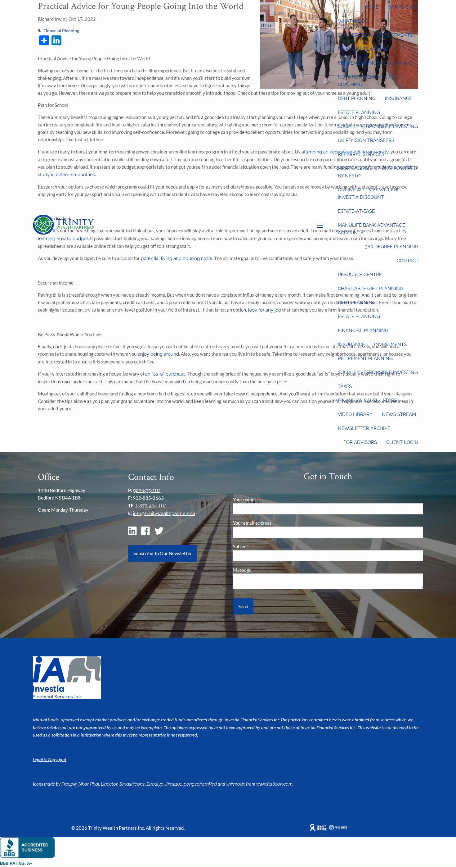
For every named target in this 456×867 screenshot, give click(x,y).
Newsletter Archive (364, 428)
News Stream (399, 414)
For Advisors (360, 442)
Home (371, 7)
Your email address (274, 523)
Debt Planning (357, 98)
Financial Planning (363, 49)
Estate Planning (359, 112)
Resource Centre (360, 274)
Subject (262, 546)
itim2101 (173, 784)
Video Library (355, 414)
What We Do (353, 21)
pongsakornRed (200, 784)
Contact (407, 260)
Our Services (354, 35)
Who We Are (403, 7)
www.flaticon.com (274, 784)
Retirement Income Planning (375, 63)
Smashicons (132, 784)
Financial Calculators (367, 400)
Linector (109, 784)
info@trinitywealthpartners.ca (164, 513)
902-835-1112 (147, 490)
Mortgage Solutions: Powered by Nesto (377, 172)
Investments (396, 35)
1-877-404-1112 (151, 506)
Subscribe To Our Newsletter (162, 553)
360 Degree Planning (391, 246)
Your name (265, 499)
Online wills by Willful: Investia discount (369, 193)
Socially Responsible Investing (378, 126)
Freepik (69, 784)
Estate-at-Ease (356, 211)
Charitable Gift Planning (370, 288)
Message (264, 570)
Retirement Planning (365, 358)
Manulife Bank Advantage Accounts (371, 228)
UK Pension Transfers (366, 140)
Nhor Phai (88, 784)
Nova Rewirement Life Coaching (366, 80)
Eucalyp (154, 784)
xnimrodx (235, 784)
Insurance (398, 98)
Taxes (345, 386)
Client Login (402, 442)
